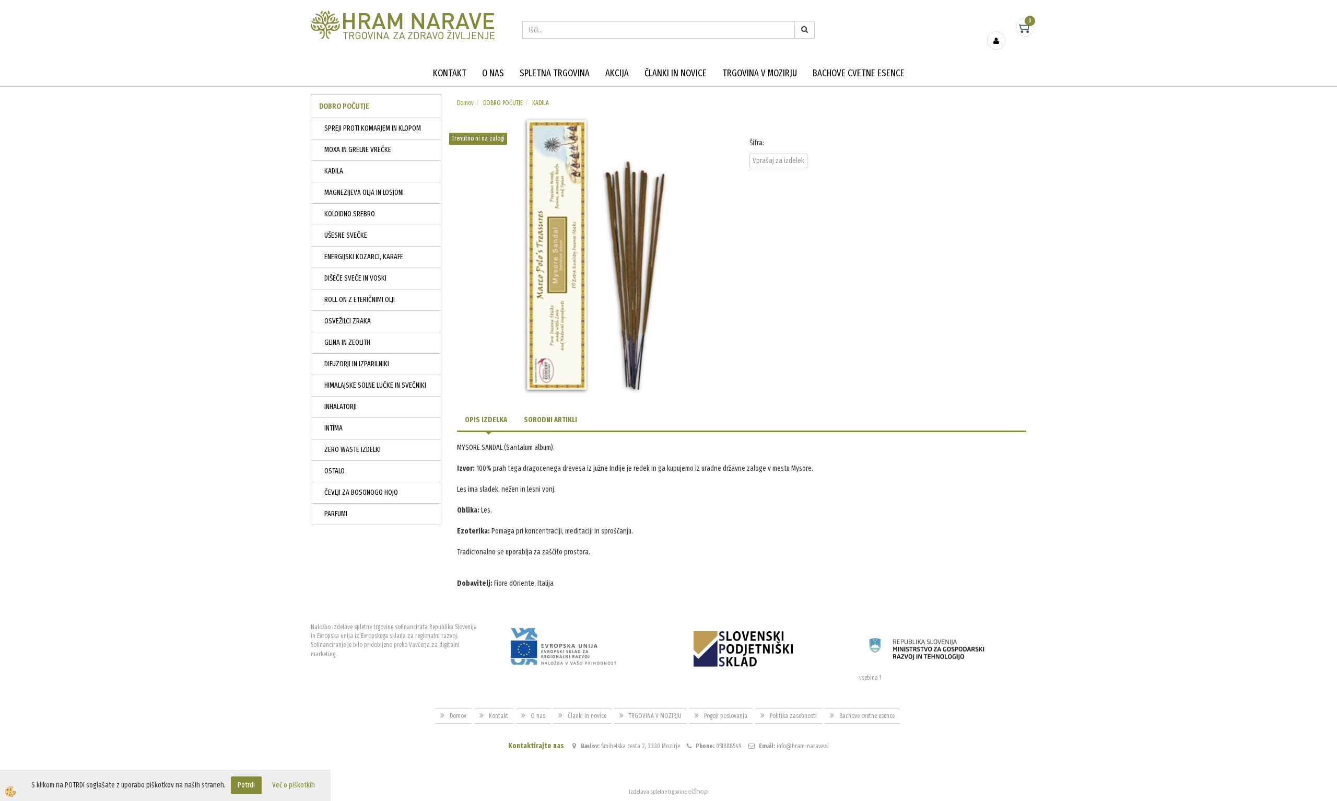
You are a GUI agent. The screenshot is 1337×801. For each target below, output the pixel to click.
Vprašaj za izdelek (778, 160)
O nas (493, 73)
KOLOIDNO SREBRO (349, 214)
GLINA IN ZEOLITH (347, 342)
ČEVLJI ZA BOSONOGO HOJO (361, 492)
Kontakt (449, 73)
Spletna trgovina (555, 73)
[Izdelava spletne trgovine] (698, 791)
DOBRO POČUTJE (503, 103)
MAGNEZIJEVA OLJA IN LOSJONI (364, 192)
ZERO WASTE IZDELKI (352, 449)
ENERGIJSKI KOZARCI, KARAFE (363, 256)
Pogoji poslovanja (725, 715)
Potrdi (246, 785)
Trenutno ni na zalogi (478, 138)
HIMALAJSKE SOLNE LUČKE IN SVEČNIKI (375, 385)
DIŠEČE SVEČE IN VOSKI (355, 278)
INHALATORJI (340, 406)
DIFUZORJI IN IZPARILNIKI (356, 363)
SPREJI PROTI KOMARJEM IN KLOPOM (372, 128)
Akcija (617, 73)
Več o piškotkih (293, 785)
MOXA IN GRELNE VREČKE (357, 149)
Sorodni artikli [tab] (550, 419)
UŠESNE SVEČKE (345, 235)
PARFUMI (335, 513)
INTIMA (333, 428)
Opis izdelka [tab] (486, 419)
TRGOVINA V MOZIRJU (759, 73)
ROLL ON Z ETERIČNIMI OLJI (359, 299)
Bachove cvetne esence (859, 73)
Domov (465, 103)
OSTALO (334, 471)
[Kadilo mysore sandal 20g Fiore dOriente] (595, 255)
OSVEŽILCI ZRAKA (347, 321)
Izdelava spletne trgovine (658, 791)
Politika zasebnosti (793, 715)
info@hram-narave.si (803, 746)
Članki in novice (675, 73)
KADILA (333, 171)
